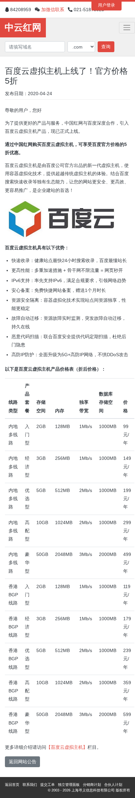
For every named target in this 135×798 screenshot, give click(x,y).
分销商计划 (92, 785)
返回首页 (12, 785)
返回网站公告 (22, 761)
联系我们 (30, 785)
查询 (105, 46)
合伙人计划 (113, 785)
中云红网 (23, 27)
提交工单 (47, 785)
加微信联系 (52, 9)
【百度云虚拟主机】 (66, 747)
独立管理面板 (69, 785)
